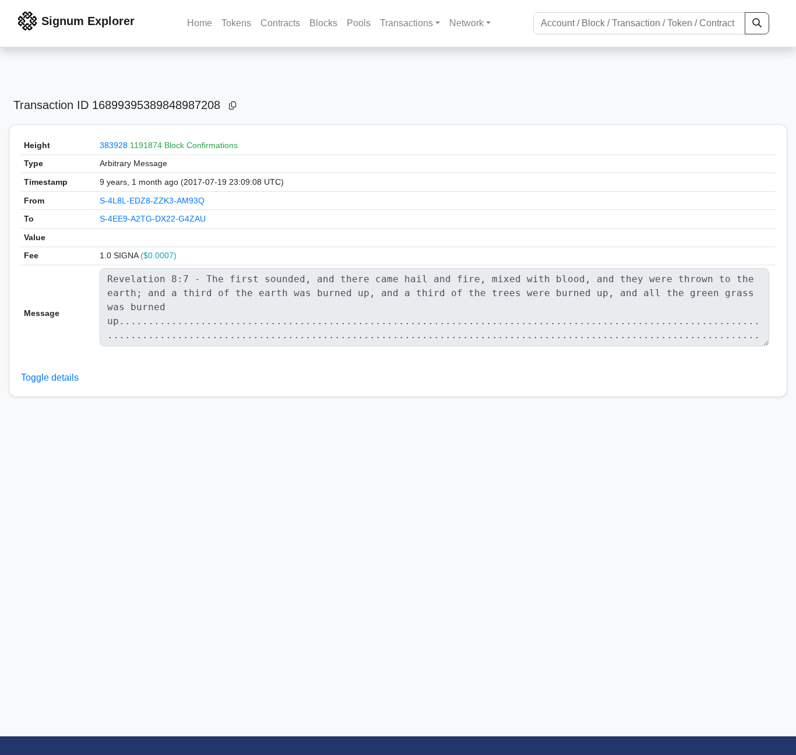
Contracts (280, 23)
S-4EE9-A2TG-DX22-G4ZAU (153, 218)
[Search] (757, 23)
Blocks (323, 23)
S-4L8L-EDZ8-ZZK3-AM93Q (152, 200)
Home (199, 23)
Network (466, 23)
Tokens (236, 23)
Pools (359, 23)
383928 (114, 145)
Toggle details (50, 377)
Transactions (406, 23)
